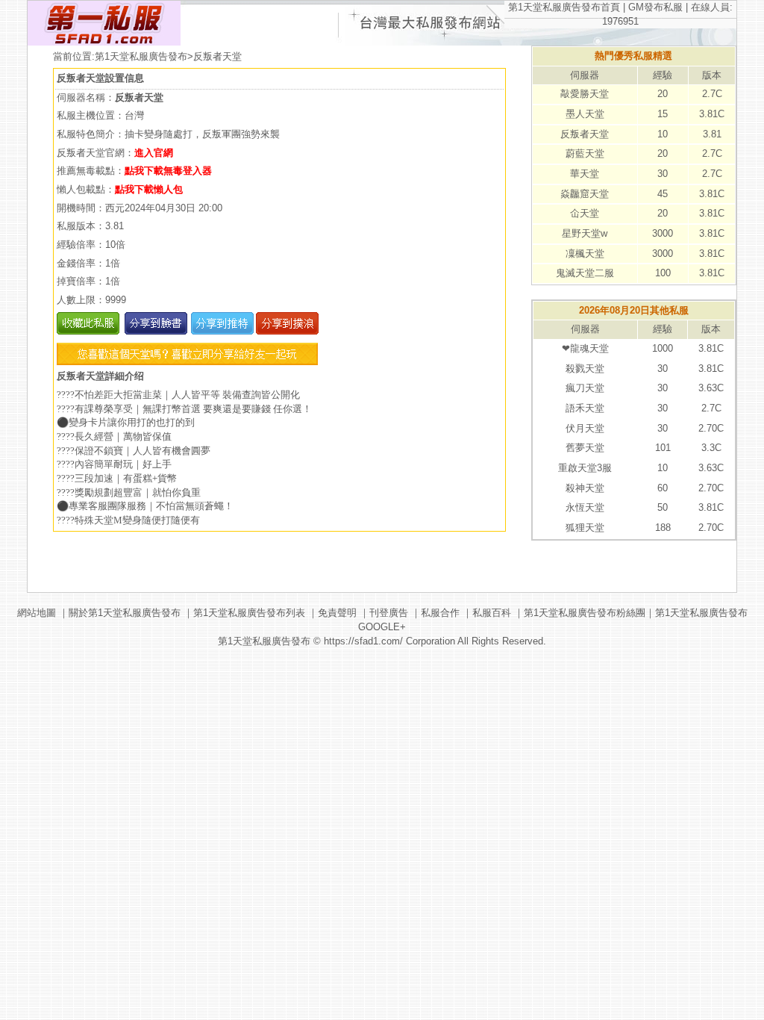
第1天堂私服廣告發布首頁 (564, 7)
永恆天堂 (585, 507)
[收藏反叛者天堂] (88, 331)
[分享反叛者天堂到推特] (220, 331)
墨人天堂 (585, 113)
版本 (711, 75)
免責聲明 (337, 612)
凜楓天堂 (585, 253)
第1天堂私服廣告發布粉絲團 (584, 612)
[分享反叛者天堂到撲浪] (286, 331)
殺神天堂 (585, 488)
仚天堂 (584, 213)
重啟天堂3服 (585, 467)
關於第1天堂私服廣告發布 (125, 612)
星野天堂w (584, 233)
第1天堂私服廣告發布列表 (249, 612)
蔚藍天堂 (585, 153)
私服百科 (491, 612)
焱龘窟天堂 (584, 193)
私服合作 (440, 612)
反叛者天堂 (584, 134)
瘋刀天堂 (585, 388)
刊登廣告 (388, 612)
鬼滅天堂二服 (585, 273)
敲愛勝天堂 (584, 93)
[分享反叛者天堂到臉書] (154, 331)
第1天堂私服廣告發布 (141, 56)
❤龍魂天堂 (585, 348)
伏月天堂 (585, 428)
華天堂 (584, 173)
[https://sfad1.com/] (104, 42)
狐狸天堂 (585, 527)
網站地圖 (36, 612)
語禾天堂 (585, 408)
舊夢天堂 (585, 447)
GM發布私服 (655, 7)
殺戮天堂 (585, 368)
